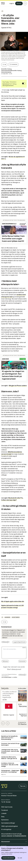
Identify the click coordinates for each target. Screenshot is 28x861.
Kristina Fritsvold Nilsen (9, 795)
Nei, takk (20, 857)
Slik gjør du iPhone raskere (18, 385)
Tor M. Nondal (5, 802)
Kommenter (14, 64)
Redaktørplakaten (20, 836)
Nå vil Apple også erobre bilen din (12, 601)
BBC (21, 176)
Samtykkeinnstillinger (8, 823)
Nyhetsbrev (15, 617)
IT (2, 11)
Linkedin (3, 813)
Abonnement (5, 841)
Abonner (19, 3)
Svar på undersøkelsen (8, 857)
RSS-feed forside (6, 807)
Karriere (7, 617)
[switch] (24, 83)
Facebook (4, 810)
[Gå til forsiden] (3, 3)
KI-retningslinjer (6, 829)
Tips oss (22, 786)
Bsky (2, 816)
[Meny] (25, 3)
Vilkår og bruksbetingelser (9, 826)
